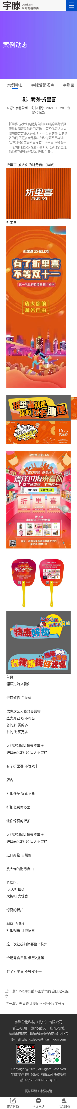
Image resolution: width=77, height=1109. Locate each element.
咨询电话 (38, 1106)
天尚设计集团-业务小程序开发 (35, 1003)
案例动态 (15, 85)
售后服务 (64, 1106)
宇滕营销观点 (42, 85)
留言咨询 (13, 1106)
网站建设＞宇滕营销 (38, 1091)
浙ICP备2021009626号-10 (38, 1080)
